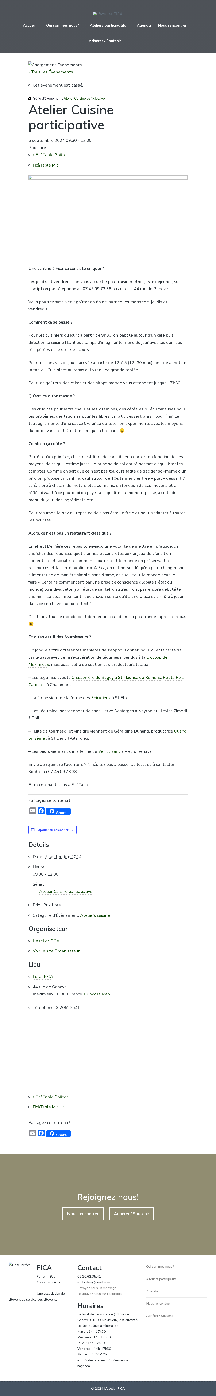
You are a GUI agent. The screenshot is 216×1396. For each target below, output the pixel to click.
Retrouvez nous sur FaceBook (99, 1294)
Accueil (29, 25)
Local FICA (43, 976)
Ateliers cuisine (95, 915)
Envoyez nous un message (96, 1288)
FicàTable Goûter (50, 155)
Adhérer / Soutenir (105, 40)
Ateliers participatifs (108, 25)
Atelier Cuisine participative (65, 891)
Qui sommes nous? (62, 25)
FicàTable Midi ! (49, 165)
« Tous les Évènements (50, 72)
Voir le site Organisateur (56, 951)
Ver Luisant (109, 751)
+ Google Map (96, 994)
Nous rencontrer (172, 25)
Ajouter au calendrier (53, 830)
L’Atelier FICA (46, 941)
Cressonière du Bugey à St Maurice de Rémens (116, 677)
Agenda (144, 25)
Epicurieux (101, 698)
